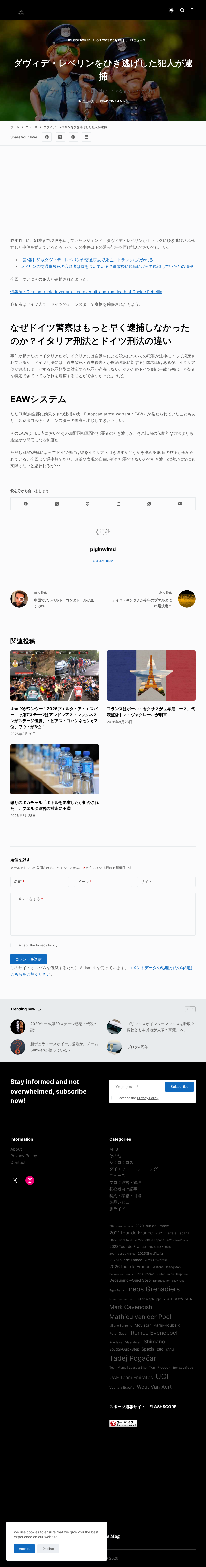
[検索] (182, 10)
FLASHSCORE (163, 1406)
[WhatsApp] (149, 504)
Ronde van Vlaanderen (125, 1342)
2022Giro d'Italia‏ (120, 1240)
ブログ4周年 (137, 1046)
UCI (162, 1376)
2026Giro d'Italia (156, 1260)
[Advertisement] (103, 196)
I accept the (37, 945)
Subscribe (179, 1086)
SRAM (170, 1349)
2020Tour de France (152, 1226)
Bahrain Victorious (121, 1274)
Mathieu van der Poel (140, 1316)
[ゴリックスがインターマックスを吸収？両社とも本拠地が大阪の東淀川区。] (114, 1026)
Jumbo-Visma (179, 1298)
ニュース (140, 40)
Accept (24, 1549)
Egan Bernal (117, 1290)
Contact (18, 1162)
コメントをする (28, 898)
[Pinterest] (73, 137)
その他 (115, 1155)
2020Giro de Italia (121, 1226)
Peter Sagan (118, 1333)
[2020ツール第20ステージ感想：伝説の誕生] (17, 1026)
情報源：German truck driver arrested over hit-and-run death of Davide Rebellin (86, 291)
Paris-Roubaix (166, 1325)
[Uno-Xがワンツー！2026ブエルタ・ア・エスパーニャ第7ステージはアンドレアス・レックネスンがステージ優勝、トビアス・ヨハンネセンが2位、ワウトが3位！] (54, 675)
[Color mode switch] (171, 10)
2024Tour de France (122, 1253)
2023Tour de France (127, 1246)
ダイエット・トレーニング (133, 1168)
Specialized (153, 1349)
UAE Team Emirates (131, 1377)
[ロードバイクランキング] (123, 1423)
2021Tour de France (131, 1232)
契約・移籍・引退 (125, 1195)
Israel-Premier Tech (121, 1299)
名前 (19, 881)
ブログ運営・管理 (125, 1182)
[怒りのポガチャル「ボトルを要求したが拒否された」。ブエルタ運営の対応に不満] (54, 769)
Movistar (143, 1325)
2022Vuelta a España (149, 1240)
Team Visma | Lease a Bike (128, 1367)
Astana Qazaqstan (167, 1267)
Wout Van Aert (154, 1387)
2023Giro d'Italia (177, 1240)
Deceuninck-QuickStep (130, 1280)
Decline (48, 1549)
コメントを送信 (28, 959)
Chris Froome (145, 1274)
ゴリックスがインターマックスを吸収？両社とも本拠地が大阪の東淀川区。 (161, 1026)
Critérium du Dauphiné (172, 1274)
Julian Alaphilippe (149, 1299)
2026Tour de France (130, 1266)
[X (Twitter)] (60, 137)
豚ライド (117, 1208)
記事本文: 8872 (103, 561)
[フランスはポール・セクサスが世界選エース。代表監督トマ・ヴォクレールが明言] (151, 675)
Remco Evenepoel (154, 1332)
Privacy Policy (46, 945)
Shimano (154, 1341)
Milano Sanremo (120, 1325)
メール (85, 881)
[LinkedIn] (86, 137)
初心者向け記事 (123, 1188)
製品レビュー (121, 1202)
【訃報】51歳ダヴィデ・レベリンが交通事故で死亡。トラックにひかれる (86, 259)
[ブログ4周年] (114, 1047)
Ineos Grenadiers (153, 1289)
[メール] (180, 504)
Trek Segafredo (183, 1367)
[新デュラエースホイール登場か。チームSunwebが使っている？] (17, 1047)
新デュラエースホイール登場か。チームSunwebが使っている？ (64, 1047)
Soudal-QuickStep (124, 1349)
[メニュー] (193, 10)
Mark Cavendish (130, 1306)
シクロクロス (121, 1162)
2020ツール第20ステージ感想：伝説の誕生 (63, 1026)
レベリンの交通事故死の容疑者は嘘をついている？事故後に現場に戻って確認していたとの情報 (106, 266)
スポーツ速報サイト (127, 1406)
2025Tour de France (125, 1260)
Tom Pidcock (159, 1367)
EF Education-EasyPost (168, 1280)
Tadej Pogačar (132, 1358)
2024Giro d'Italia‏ (159, 1247)
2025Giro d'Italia (150, 1253)
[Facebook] (47, 137)
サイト (146, 881)
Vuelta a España (121, 1387)
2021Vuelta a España (172, 1233)
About (16, 1149)
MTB (113, 1149)
